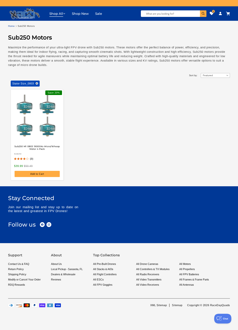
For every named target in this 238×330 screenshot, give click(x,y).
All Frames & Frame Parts (194, 279)
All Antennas (186, 284)
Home (11, 26)
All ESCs (98, 279)
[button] (57, 14)
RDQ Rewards (16, 284)
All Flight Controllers (105, 274)
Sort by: (193, 75)
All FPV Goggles (102, 284)
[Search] (203, 13)
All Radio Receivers (147, 274)
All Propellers (187, 269)
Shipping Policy (17, 274)
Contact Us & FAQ (18, 264)
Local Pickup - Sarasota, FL (67, 269)
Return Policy (16, 269)
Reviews (56, 279)
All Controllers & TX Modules (153, 269)
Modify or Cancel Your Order (24, 279)
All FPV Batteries (189, 274)
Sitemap (177, 305)
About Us (56, 264)
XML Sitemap (158, 305)
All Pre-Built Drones (104, 264)
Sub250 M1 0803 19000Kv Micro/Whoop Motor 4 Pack (37, 147)
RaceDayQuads (220, 305)
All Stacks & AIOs (103, 269)
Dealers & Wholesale (63, 274)
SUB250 (18, 154)
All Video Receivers (147, 284)
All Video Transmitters (148, 279)
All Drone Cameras (147, 264)
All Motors (185, 264)
